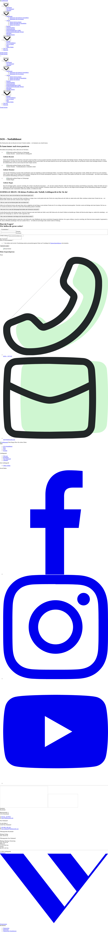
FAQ (4, 449)
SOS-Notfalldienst (7, 446)
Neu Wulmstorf (7, 459)
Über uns (5, 456)
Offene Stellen (6, 465)
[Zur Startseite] (4, 0)
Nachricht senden (5, 246)
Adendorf (5, 460)
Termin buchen (4, 52)
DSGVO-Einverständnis (6, 240)
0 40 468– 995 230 (6, 827)
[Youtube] (55, 783)
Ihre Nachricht (3, 239)
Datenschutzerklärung (55, 243)
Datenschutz (6, 928)
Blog (4, 447)
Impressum (6, 929)
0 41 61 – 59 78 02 (6, 816)
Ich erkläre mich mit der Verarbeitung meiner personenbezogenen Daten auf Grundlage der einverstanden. (37, 243)
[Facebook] (55, 574)
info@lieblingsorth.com (7, 818)
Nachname (18, 233)
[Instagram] (55, 678)
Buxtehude (6, 457)
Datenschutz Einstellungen (9, 931)
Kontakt (5, 450)
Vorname (18, 231)
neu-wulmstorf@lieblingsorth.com (10, 829)
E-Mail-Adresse (4, 235)
